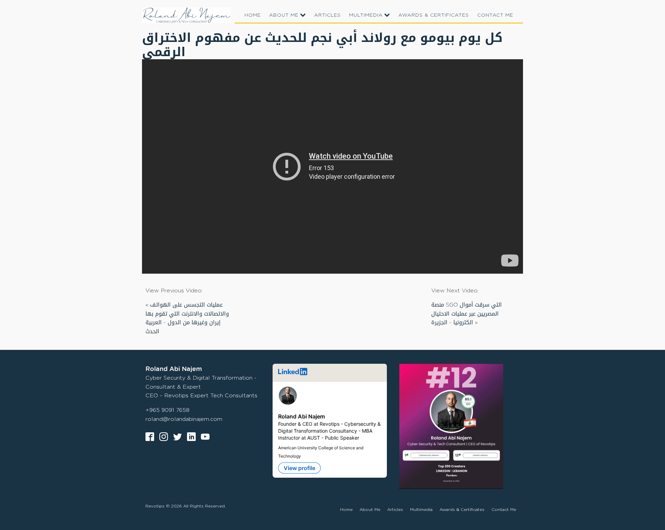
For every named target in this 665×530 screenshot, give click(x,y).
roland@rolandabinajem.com (183, 419)
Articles (327, 14)
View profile (299, 468)
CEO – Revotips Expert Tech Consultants (201, 395)
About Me (284, 14)
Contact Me (495, 14)
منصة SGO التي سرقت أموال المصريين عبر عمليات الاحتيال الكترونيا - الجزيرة (466, 313)
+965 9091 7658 (167, 410)
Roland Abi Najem (301, 416)
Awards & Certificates (433, 14)
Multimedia (366, 14)
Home (253, 14)
